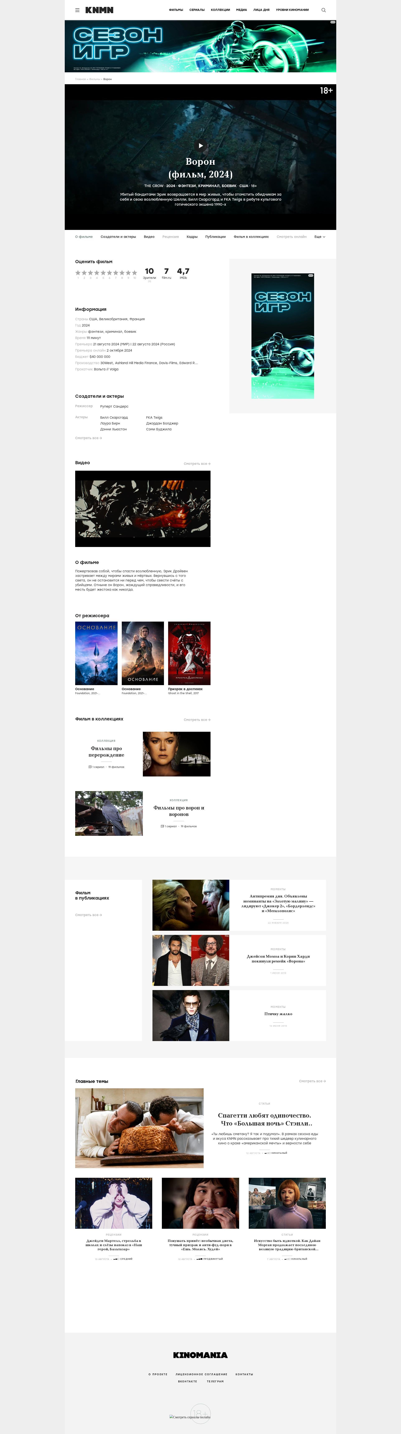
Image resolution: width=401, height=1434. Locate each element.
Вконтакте (187, 1381)
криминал (209, 186)
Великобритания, (114, 319)
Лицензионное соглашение (201, 1374)
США (243, 186)
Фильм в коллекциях (251, 237)
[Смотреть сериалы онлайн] (201, 1419)
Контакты (244, 1374)
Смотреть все (87, 438)
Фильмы (176, 10)
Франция (137, 319)
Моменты (278, 889)
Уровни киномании (292, 10)
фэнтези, (96, 332)
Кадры (192, 237)
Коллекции (220, 10)
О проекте (158, 1374)
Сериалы (197, 10)
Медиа (241, 10)
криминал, (114, 332)
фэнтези (187, 186)
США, (94, 319)
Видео (149, 237)
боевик (229, 186)
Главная (80, 79)
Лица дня (261, 10)
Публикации (215, 237)
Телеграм (215, 1381)
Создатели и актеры (118, 237)
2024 (170, 186)
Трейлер (200, 145)
